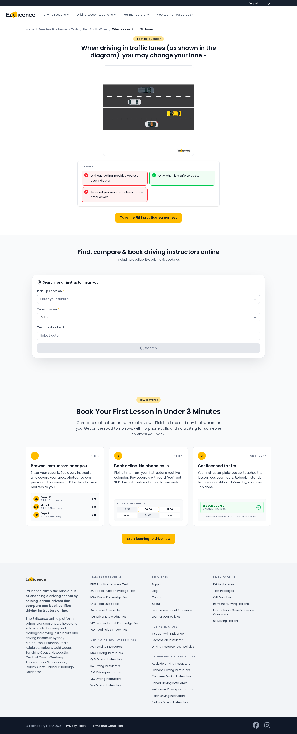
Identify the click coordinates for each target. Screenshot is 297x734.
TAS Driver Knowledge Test (109, 617)
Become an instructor (167, 640)
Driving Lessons (54, 15)
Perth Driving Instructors (168, 696)
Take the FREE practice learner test (148, 217)
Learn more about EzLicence (172, 610)
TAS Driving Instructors (106, 672)
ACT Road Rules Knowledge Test (112, 591)
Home (30, 29)
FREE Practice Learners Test (109, 584)
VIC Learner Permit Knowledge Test (115, 623)
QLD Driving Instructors (106, 659)
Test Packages (223, 591)
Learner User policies (166, 617)
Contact (158, 597)
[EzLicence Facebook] (256, 725)
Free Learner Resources (173, 15)
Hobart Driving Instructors (169, 683)
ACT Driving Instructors (106, 647)
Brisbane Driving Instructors (171, 670)
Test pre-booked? (50, 327)
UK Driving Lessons (226, 621)
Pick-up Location (50, 291)
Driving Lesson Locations (95, 15)
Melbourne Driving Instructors (172, 689)
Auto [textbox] (44, 317)
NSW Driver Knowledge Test (109, 597)
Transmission (48, 309)
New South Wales (95, 29)
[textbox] (148, 299)
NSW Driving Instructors (106, 653)
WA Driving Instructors (105, 685)
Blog (155, 591)
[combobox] (148, 299)
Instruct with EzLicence (168, 634)
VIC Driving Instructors (105, 679)
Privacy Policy (76, 726)
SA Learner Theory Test (106, 610)
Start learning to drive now (148, 538)
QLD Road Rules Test (104, 604)
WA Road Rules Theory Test (109, 630)
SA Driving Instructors (105, 666)
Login (268, 3)
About (156, 604)
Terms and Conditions (107, 726)
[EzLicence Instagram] (267, 725)
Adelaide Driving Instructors (171, 664)
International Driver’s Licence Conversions (233, 612)
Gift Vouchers (223, 597)
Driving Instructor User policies (173, 647)
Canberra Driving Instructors (171, 676)
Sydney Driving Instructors (170, 702)
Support (253, 3)
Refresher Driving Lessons (231, 604)
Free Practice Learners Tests (59, 29)
